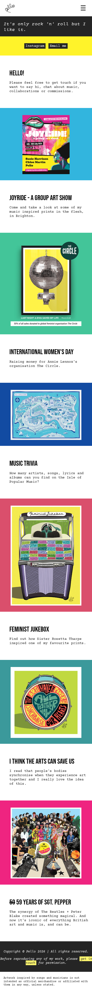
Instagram (34, 46)
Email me (58, 46)
